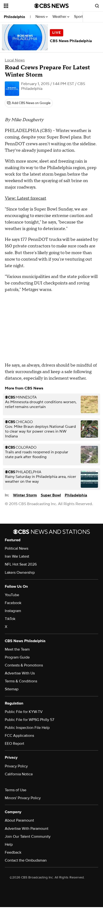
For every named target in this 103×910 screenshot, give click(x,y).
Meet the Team (17, 649)
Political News (16, 548)
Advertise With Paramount (26, 829)
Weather (59, 16)
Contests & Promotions (24, 665)
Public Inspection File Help (27, 728)
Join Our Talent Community (28, 836)
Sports (80, 16)
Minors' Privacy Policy (23, 798)
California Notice (19, 774)
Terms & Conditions (21, 681)
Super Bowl (51, 495)
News (40, 16)
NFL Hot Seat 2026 (21, 564)
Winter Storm (25, 495)
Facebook (13, 603)
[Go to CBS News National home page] (51, 5)
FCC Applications (19, 736)
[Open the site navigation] (19, 6)
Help (9, 844)
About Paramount (19, 820)
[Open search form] (97, 6)
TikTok (10, 619)
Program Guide (17, 657)
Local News (15, 60)
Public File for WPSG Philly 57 (29, 720)
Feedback (13, 852)
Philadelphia (14, 16)
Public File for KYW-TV (24, 712)
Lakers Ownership (20, 572)
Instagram (13, 611)
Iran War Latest (17, 556)
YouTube (12, 595)
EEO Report (14, 743)
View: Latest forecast (25, 198)
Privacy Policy (16, 766)
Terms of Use (15, 790)
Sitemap (11, 689)
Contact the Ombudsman (26, 860)
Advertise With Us (20, 673)
